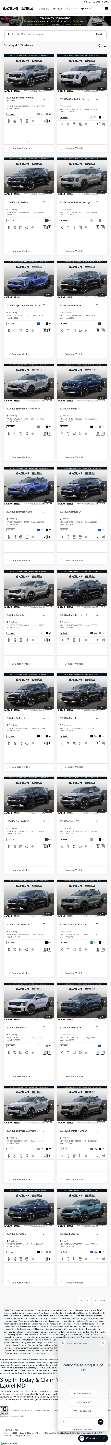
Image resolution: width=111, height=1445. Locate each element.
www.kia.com (25, 1436)
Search (99, 34)
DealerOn (23, 1433)
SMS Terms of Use (49, 1433)
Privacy (38, 1433)
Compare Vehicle (21, 148)
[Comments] (45, 121)
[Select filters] (99, 45)
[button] (51, 73)
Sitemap (31, 1433)
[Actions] (48, 99)
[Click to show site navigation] (106, 8)
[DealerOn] (10, 1430)
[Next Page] (87, 1300)
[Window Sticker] (49, 121)
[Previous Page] (82, 1300)
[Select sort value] (104, 45)
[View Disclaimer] (32, 121)
